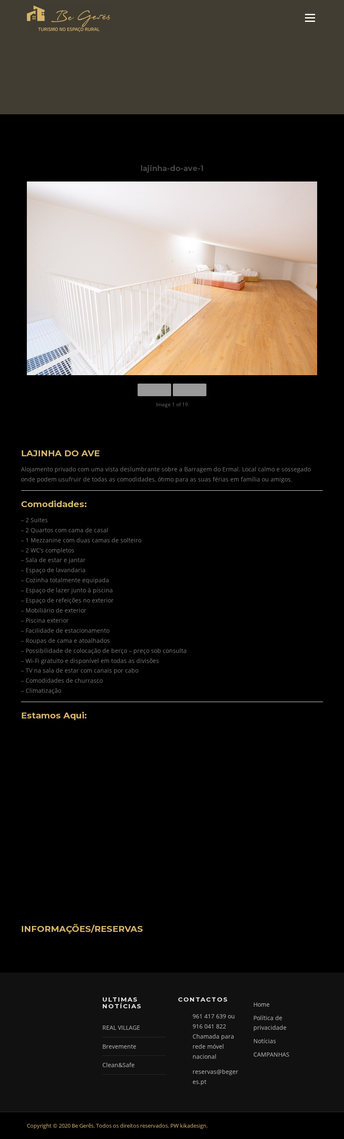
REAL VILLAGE (121, 1027)
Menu (309, 18)
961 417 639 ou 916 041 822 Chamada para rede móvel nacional (214, 1036)
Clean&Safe (118, 1065)
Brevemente (119, 1046)
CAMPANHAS (271, 1054)
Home (261, 1004)
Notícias (264, 1041)
